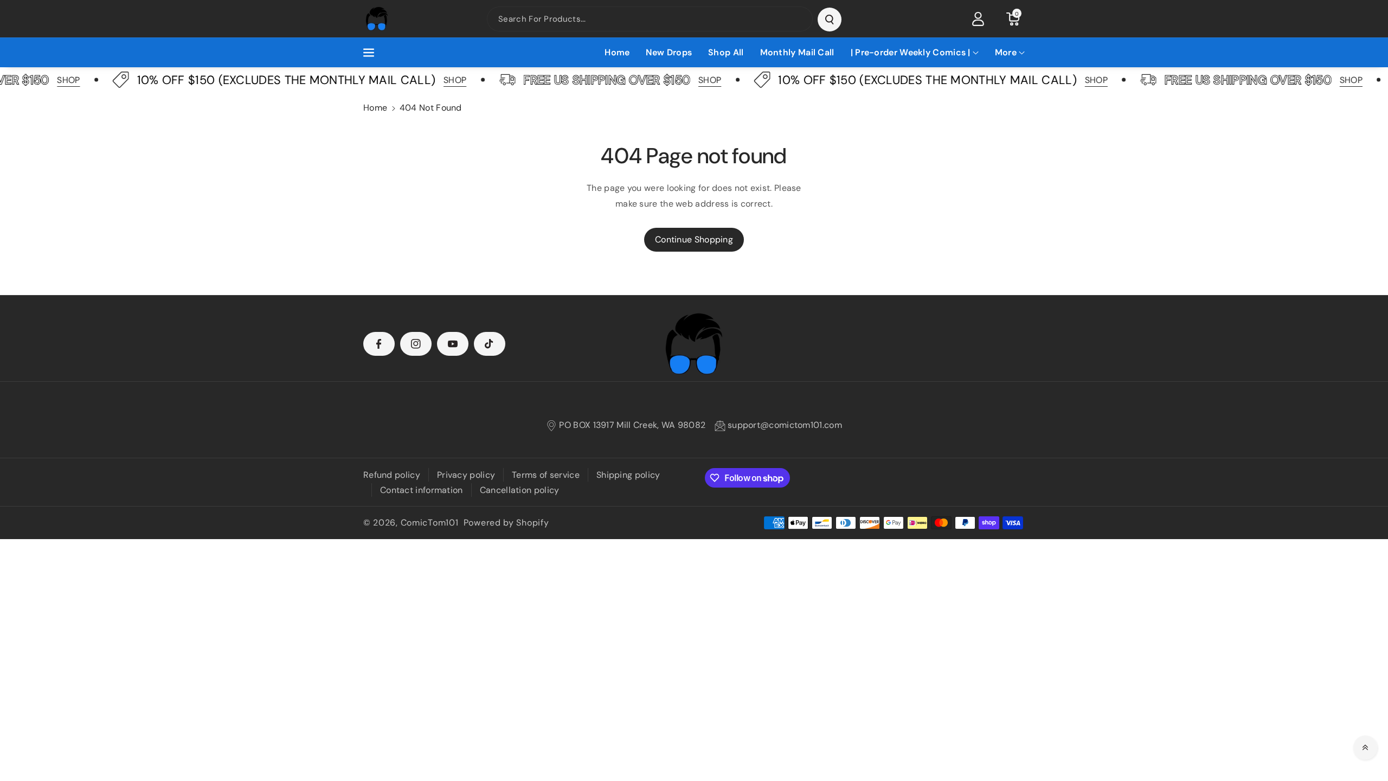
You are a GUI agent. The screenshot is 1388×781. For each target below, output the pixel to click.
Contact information (421, 490)
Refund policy (391, 475)
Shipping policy (628, 475)
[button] (1013, 19)
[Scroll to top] (1365, 747)
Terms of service (546, 475)
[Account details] (978, 19)
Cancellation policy (520, 490)
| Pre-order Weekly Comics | (911, 52)
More (1006, 52)
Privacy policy (466, 475)
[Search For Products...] (829, 19)
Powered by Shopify (506, 522)
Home (375, 107)
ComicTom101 (430, 522)
